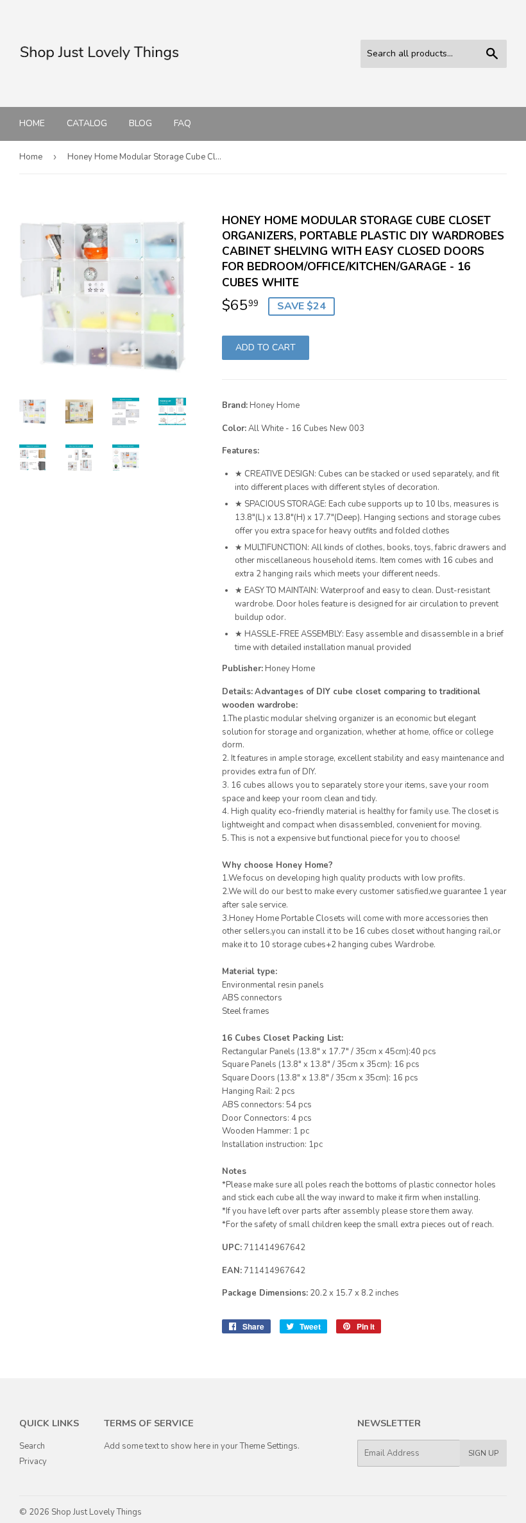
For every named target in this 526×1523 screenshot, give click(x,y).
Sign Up (483, 1453)
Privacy (33, 1461)
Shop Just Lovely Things (96, 1512)
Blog (140, 123)
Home (32, 123)
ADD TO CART (265, 347)
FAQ (182, 123)
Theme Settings (269, 1446)
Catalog (87, 123)
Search (32, 1446)
